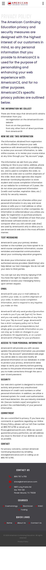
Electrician (28, 506)
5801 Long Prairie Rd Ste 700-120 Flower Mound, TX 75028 (25, 490)
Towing (24, 509)
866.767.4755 (20, 476)
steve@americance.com (25, 481)
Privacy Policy (23, 542)
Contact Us (36, 523)
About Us (21, 523)
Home (9, 523)
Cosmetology (11, 506)
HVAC (40, 506)
